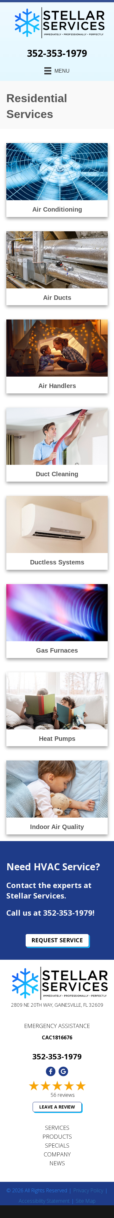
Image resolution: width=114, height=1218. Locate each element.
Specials (57, 1145)
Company (57, 1154)
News (57, 1163)
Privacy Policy (88, 1191)
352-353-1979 (57, 53)
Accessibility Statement (44, 1201)
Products (57, 1136)
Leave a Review (57, 1107)
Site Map (86, 1201)
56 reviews (63, 1094)
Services (57, 1127)
